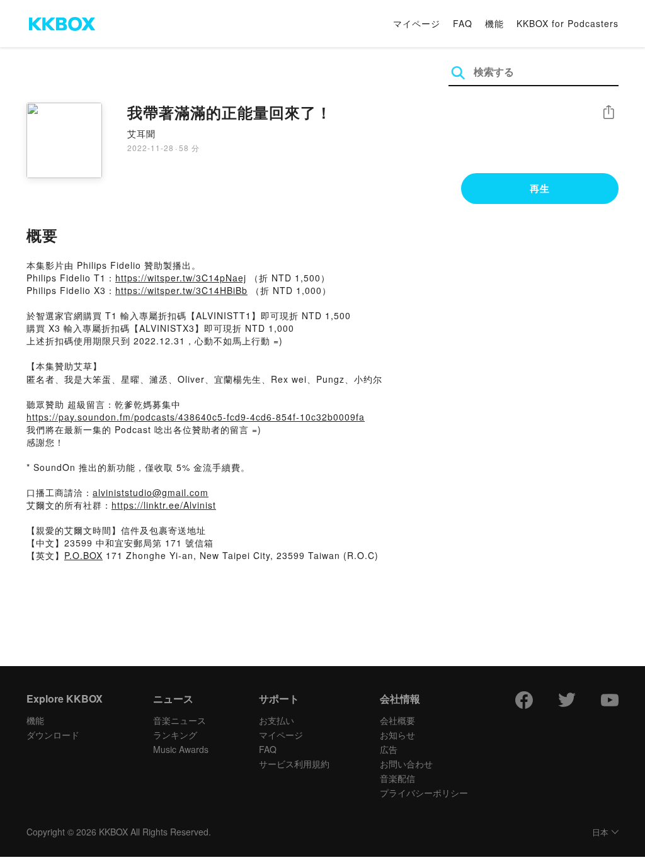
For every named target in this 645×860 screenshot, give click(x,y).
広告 (388, 749)
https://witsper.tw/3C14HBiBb (181, 290)
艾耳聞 (141, 133)
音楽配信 (397, 778)
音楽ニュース (179, 720)
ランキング (175, 734)
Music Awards (180, 749)
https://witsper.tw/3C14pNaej (180, 277)
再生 (540, 188)
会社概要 (397, 720)
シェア (608, 112)
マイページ (416, 23)
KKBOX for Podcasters (568, 23)
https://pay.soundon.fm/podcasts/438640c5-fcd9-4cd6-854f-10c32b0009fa (195, 416)
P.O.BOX (83, 555)
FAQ (462, 23)
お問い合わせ (406, 763)
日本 (600, 832)
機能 (494, 23)
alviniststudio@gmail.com (150, 492)
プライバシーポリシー (424, 792)
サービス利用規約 (294, 763)
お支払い (276, 720)
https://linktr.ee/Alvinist (163, 505)
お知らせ (397, 734)
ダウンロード (52, 734)
